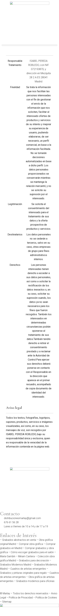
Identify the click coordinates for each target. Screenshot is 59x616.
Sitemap (6, 601)
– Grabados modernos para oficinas (33, 581)
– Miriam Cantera (25, 556)
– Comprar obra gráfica (29, 544)
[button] (29, 45)
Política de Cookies (46, 597)
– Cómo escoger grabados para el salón (31, 552)
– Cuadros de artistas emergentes (27, 568)
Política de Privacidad (21, 597)
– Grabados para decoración (32, 560)
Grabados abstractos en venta (19, 539)
